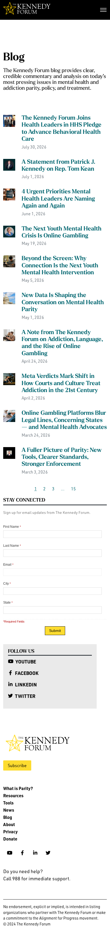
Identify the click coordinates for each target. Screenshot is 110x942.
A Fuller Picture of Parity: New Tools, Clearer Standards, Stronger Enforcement (62, 457)
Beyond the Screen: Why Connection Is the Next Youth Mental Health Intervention (60, 266)
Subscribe (17, 765)
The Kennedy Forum (26, 10)
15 (73, 488)
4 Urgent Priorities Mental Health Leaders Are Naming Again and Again (58, 199)
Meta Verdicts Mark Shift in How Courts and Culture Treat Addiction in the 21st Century (61, 383)
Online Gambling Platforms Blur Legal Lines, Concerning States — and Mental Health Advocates (64, 420)
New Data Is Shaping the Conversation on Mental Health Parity (63, 302)
